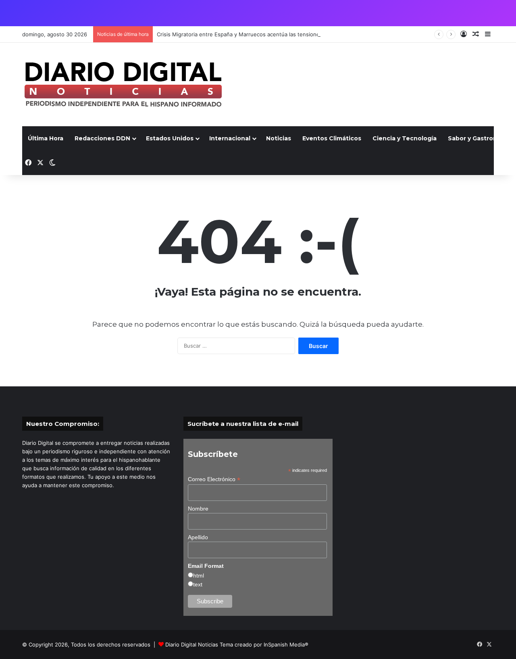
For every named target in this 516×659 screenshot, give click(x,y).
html (198, 575)
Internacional (229, 138)
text (197, 584)
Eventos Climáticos (331, 138)
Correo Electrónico (214, 479)
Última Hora (45, 138)
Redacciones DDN (102, 138)
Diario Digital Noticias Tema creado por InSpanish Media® (236, 644)
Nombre (198, 508)
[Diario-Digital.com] (123, 84)
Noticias (278, 138)
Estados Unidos (170, 138)
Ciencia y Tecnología (404, 138)
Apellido (198, 537)
